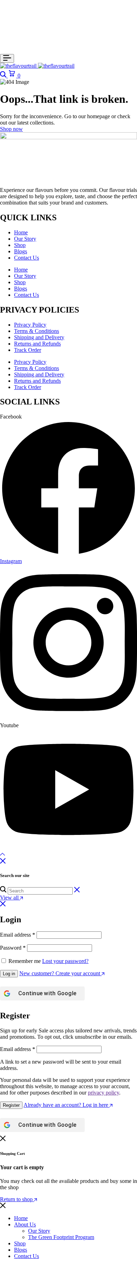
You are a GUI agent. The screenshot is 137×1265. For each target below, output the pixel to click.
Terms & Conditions (36, 331)
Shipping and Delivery (39, 337)
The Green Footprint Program (61, 1237)
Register (11, 1105)
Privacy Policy (30, 325)
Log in (9, 973)
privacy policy (103, 1093)
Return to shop (17, 1199)
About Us (25, 1224)
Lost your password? (65, 961)
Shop (20, 245)
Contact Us (26, 258)
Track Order (27, 350)
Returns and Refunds (37, 344)
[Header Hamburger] (7, 58)
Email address (17, 935)
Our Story (25, 239)
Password (13, 948)
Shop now (11, 129)
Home (21, 232)
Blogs (20, 251)
